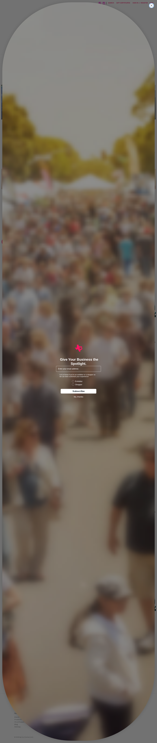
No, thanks (78, 396)
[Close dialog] (151, 5)
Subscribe (79, 391)
